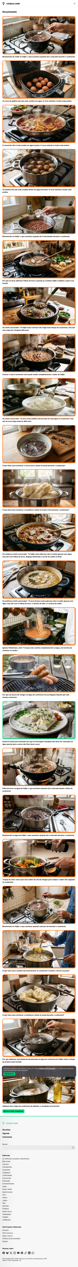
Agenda (5, 1133)
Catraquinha (7, 1167)
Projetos (5, 1209)
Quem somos (7, 1236)
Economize (6, 1178)
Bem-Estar (6, 1161)
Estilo (4, 1186)
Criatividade (7, 1175)
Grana (4, 1198)
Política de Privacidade (47, 1068)
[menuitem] (39, 1130)
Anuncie (5, 1230)
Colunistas (7, 1137)
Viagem (5, 1217)
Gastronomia (7, 1192)
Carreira (5, 1164)
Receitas (6, 1130)
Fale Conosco (7, 1233)
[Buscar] (73, 1147)
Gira (4, 1195)
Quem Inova (7, 1211)
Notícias (5, 1206)
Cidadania (6, 1173)
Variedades (6, 1214)
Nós (3, 1203)
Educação (6, 1181)
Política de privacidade (11, 1238)
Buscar (5, 1144)
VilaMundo (6, 1220)
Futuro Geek (7, 1189)
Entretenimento (8, 1184)
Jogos (4, 1200)
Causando (6, 1170)
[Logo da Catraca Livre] (11, 3)
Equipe (5, 1241)
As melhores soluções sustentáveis (15, 1159)
